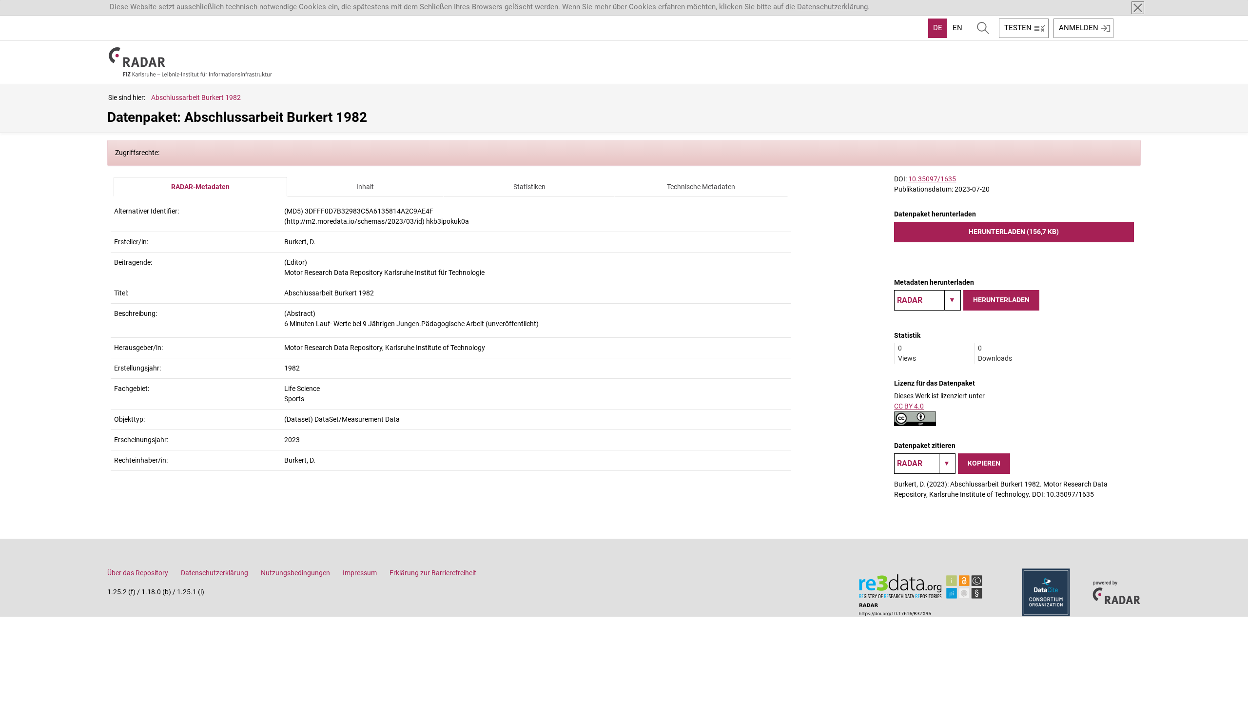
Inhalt (365, 187)
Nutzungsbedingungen (295, 573)
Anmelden (1078, 27)
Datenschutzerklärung (832, 6)
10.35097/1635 (932, 179)
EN (957, 27)
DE (937, 27)
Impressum (360, 573)
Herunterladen (1001, 300)
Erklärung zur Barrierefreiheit (433, 573)
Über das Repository (137, 573)
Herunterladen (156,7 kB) (1014, 231)
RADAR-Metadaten (200, 187)
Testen (1018, 27)
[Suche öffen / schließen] (983, 28)
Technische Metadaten (701, 187)
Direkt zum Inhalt (33, 6)
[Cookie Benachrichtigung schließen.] (1137, 7)
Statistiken (529, 187)
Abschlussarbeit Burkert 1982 (196, 97)
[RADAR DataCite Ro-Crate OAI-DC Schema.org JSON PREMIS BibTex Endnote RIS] (927, 300)
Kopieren (984, 463)
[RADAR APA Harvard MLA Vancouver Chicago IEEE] (925, 463)
